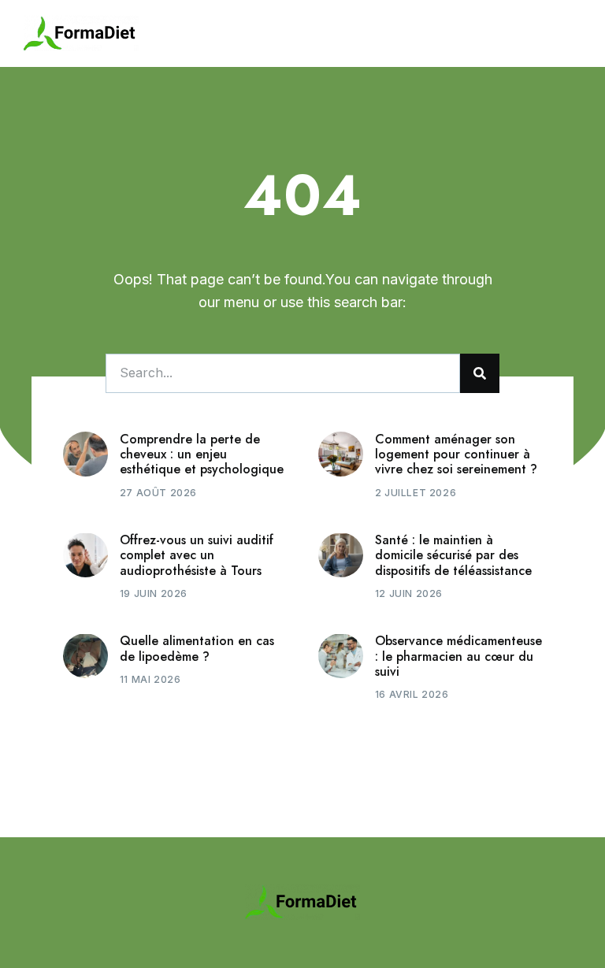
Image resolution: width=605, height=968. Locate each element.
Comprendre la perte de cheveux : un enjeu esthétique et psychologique (202, 454)
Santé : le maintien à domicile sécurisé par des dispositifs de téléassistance (453, 555)
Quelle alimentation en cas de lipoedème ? (197, 648)
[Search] (479, 373)
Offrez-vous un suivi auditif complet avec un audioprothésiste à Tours (196, 555)
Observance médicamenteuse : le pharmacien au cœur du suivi (458, 656)
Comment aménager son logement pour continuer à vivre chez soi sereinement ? (456, 454)
